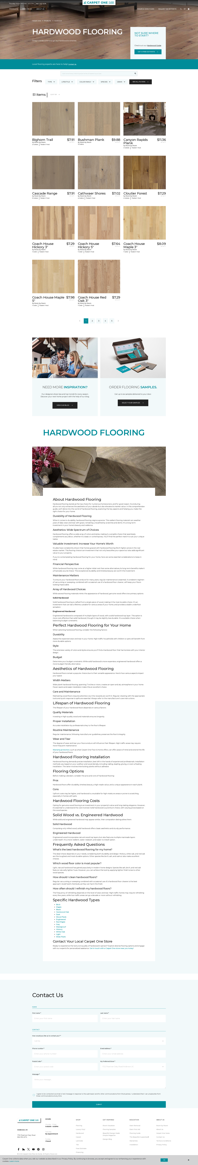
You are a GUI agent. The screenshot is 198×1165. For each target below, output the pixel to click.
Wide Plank (61, 937)
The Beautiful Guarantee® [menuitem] (139, 1137)
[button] (181, 9)
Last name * (104, 1013)
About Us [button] (40, 9)
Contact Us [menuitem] (160, 1137)
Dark (58, 914)
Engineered (61, 919)
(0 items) (188, 9)
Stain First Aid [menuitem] (135, 1129)
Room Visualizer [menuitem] (109, 1126)
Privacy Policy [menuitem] (161, 1145)
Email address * (105, 1048)
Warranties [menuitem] (134, 1141)
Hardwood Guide (154, 46)
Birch (58, 905)
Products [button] (13, 9)
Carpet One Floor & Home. (32, 1154)
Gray (58, 924)
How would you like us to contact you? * (46, 1036)
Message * (36, 1074)
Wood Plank (61, 917)
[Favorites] (185, 9)
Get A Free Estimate (146, 52)
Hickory (59, 929)
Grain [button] (119, 82)
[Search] (135, 73)
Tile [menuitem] (77, 1145)
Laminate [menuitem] (79, 1141)
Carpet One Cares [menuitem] (163, 1133)
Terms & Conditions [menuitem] (163, 1141)
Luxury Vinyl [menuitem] (80, 1129)
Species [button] (104, 82)
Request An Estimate (167, 9)
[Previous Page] (79, 320)
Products (47, 21)
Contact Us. (72, 64)
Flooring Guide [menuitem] (135, 1133)
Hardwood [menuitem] (80, 1133)
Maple (58, 907)
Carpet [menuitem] (78, 1137)
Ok (164, 1160)
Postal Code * (37, 1061)
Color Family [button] (85, 82)
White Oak (60, 932)
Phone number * (38, 1048)
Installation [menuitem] (134, 1145)
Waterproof (61, 927)
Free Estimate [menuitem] (81, 1148)
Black (58, 910)
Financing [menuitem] (79, 1152)
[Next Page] (118, 320)
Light (58, 934)
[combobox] (97, 73)
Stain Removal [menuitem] (135, 1126)
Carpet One (36, 21)
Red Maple (60, 922)
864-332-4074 (41, 4)
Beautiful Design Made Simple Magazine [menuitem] (111, 1134)
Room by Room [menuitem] (162, 1126)
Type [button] (50, 82)
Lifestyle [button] (66, 82)
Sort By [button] (53, 94)
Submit (99, 1104)
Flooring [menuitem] (79, 1126)
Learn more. (14, 1161)
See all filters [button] (139, 82)
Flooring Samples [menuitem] (109, 1129)
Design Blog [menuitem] (107, 1139)
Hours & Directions (145, 9)
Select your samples (131, 403)
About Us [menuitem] (159, 1129)
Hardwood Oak (62, 912)
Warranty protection (61, 750)
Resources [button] (27, 9)
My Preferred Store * (107, 1061)
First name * (36, 1013)
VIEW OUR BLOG (63, 405)
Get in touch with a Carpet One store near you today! (112, 948)
